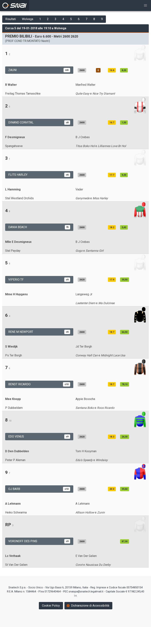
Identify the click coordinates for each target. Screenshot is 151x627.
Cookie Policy (51, 605)
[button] (145, 5)
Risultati (10, 19)
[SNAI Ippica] (14, 5)
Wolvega (27, 19)
